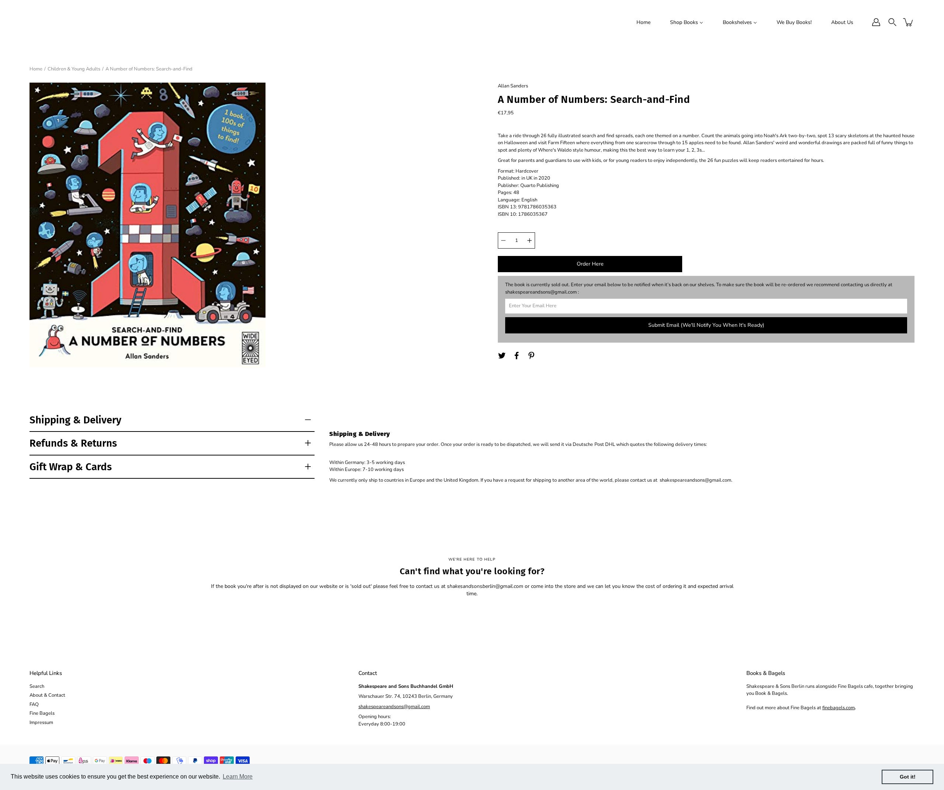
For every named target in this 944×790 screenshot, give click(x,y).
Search (37, 686)
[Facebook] (516, 355)
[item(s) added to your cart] (908, 22)
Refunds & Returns (73, 443)
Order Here (590, 263)
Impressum (41, 722)
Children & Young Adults (74, 69)
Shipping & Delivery (75, 420)
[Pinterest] (531, 355)
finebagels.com (838, 707)
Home (36, 69)
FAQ (34, 704)
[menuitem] (643, 22)
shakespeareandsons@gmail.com (394, 706)
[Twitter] (501, 355)
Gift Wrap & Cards (71, 467)
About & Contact (47, 695)
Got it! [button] (908, 777)
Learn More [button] (238, 776)
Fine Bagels (42, 713)
